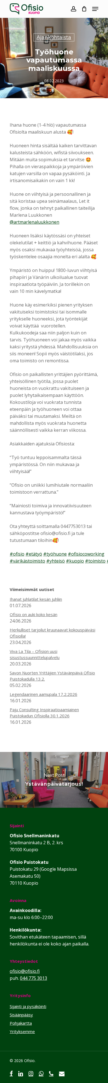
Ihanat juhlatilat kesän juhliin (36, 599)
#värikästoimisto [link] (27, 561)
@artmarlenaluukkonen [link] (34, 222)
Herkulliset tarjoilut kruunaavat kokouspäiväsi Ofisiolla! (52, 633)
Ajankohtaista (54, 37)
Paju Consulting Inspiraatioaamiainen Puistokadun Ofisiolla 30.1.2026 (44, 712)
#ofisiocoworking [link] (86, 554)
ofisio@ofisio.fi (25, 971)
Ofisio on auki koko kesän (33, 614)
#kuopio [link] (75, 561)
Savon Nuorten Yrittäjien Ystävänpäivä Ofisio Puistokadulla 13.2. (52, 676)
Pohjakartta (21, 1023)
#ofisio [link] (17, 554)
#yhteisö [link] (55, 561)
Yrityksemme (22, 1031)
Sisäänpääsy (21, 1014)
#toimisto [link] (95, 561)
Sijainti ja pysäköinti (28, 1006)
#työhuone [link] (55, 554)
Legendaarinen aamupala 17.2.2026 (43, 694)
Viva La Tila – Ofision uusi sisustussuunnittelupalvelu (35, 654)
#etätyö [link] (33, 554)
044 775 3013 (33, 978)
